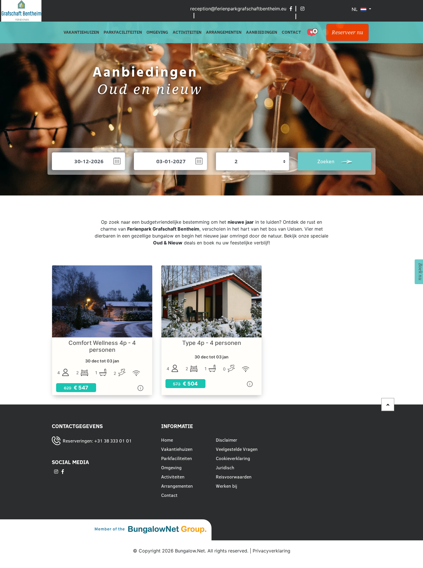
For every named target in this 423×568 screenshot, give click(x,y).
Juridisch (225, 467)
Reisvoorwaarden (233, 477)
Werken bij (226, 486)
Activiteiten (187, 32)
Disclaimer (226, 440)
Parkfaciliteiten (123, 32)
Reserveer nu (347, 32)
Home (167, 440)
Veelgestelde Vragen (237, 449)
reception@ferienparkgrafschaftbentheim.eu (238, 9)
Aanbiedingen (261, 32)
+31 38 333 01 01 (113, 441)
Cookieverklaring (233, 458)
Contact (291, 32)
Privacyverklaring (271, 551)
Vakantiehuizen (81, 32)
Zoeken (326, 161)
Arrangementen (223, 32)
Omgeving (157, 32)
